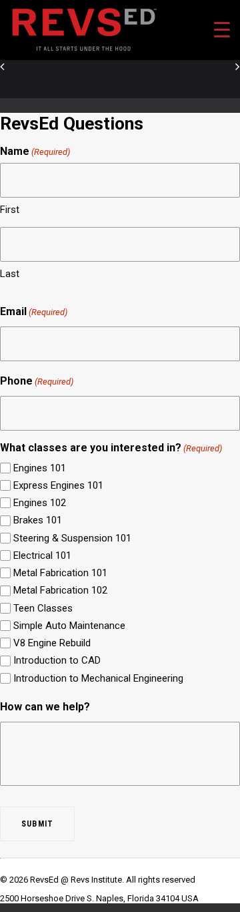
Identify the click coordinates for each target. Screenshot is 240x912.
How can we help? (45, 706)
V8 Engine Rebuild (52, 643)
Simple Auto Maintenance (69, 626)
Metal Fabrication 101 (60, 573)
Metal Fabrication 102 (60, 590)
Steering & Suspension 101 (72, 538)
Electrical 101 (42, 555)
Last (9, 274)
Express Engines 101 (58, 485)
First (9, 210)
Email (33, 311)
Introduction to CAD (57, 660)
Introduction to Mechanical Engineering (98, 678)
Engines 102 (39, 503)
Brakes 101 (37, 520)
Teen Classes (43, 608)
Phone (36, 381)
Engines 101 (39, 468)
